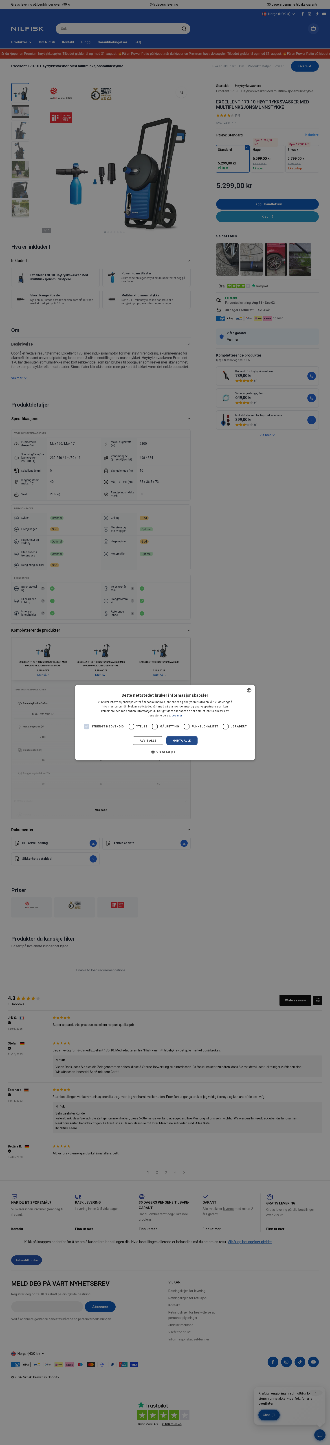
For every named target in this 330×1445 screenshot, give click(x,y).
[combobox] (249, 690)
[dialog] (165, 722)
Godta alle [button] (182, 740)
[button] (165, 752)
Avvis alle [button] (148, 740)
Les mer (177, 715)
